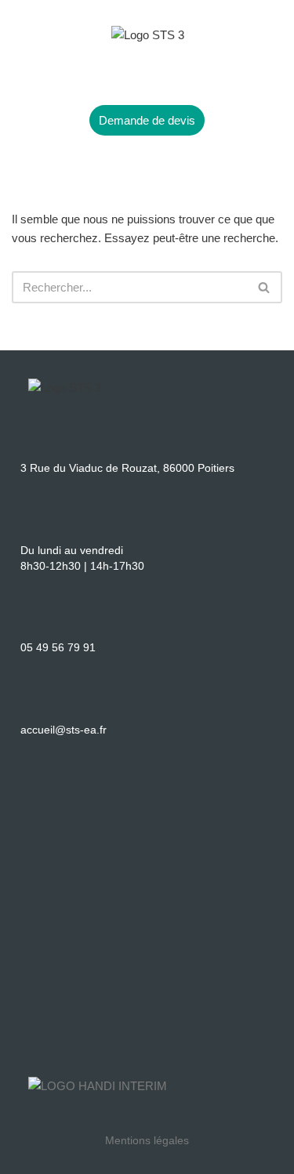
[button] (146, 74)
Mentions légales (147, 1140)
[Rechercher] (264, 287)
